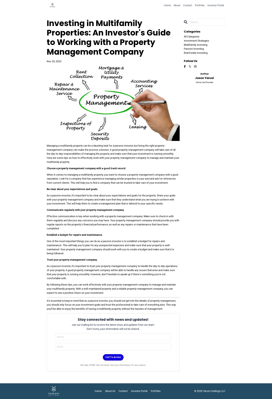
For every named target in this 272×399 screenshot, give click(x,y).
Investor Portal (215, 5)
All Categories (191, 36)
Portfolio (200, 5)
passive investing (194, 48)
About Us (110, 391)
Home (167, 5)
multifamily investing (195, 44)
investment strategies (196, 40)
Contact (187, 5)
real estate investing (196, 52)
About (177, 5)
